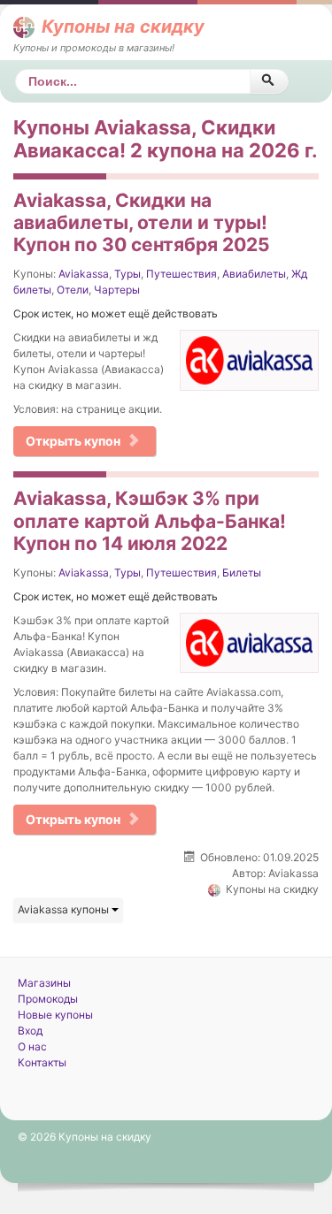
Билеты (241, 572)
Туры (127, 273)
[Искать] (269, 81)
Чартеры (117, 289)
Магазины (44, 982)
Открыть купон (73, 440)
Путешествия (181, 273)
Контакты (42, 1062)
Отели (73, 289)
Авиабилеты (254, 273)
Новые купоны (55, 1014)
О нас (32, 1046)
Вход (30, 1030)
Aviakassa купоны (65, 909)
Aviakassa (83, 273)
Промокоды (48, 998)
